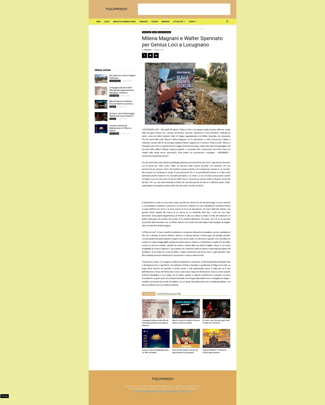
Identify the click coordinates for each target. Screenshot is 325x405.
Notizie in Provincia (164, 32)
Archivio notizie (149, 391)
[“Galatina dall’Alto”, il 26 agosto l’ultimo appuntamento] (216, 338)
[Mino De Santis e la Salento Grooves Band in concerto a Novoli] (186, 308)
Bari (98, 21)
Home (144, 28)
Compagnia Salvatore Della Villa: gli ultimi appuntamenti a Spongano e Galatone (155, 322)
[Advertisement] (184, 9)
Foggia (154, 21)
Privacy (161, 391)
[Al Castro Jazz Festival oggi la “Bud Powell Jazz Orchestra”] (216, 308)
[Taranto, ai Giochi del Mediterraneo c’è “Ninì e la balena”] (156, 338)
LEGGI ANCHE (148, 294)
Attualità (178, 21)
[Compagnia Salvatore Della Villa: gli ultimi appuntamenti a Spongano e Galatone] (156, 308)
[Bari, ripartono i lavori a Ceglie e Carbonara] (101, 78)
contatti (137, 391)
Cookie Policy (172, 391)
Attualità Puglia (115, 81)
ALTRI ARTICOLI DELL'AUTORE (169, 294)
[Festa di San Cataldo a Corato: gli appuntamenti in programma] (186, 338)
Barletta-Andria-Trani (124, 21)
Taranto (143, 21)
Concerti (112, 106)
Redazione (148, 50)
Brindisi (166, 21)
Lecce (107, 21)
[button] (227, 22)
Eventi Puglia (153, 28)
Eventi (192, 21)
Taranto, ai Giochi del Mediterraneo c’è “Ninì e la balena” (120, 128)
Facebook (184, 391)
